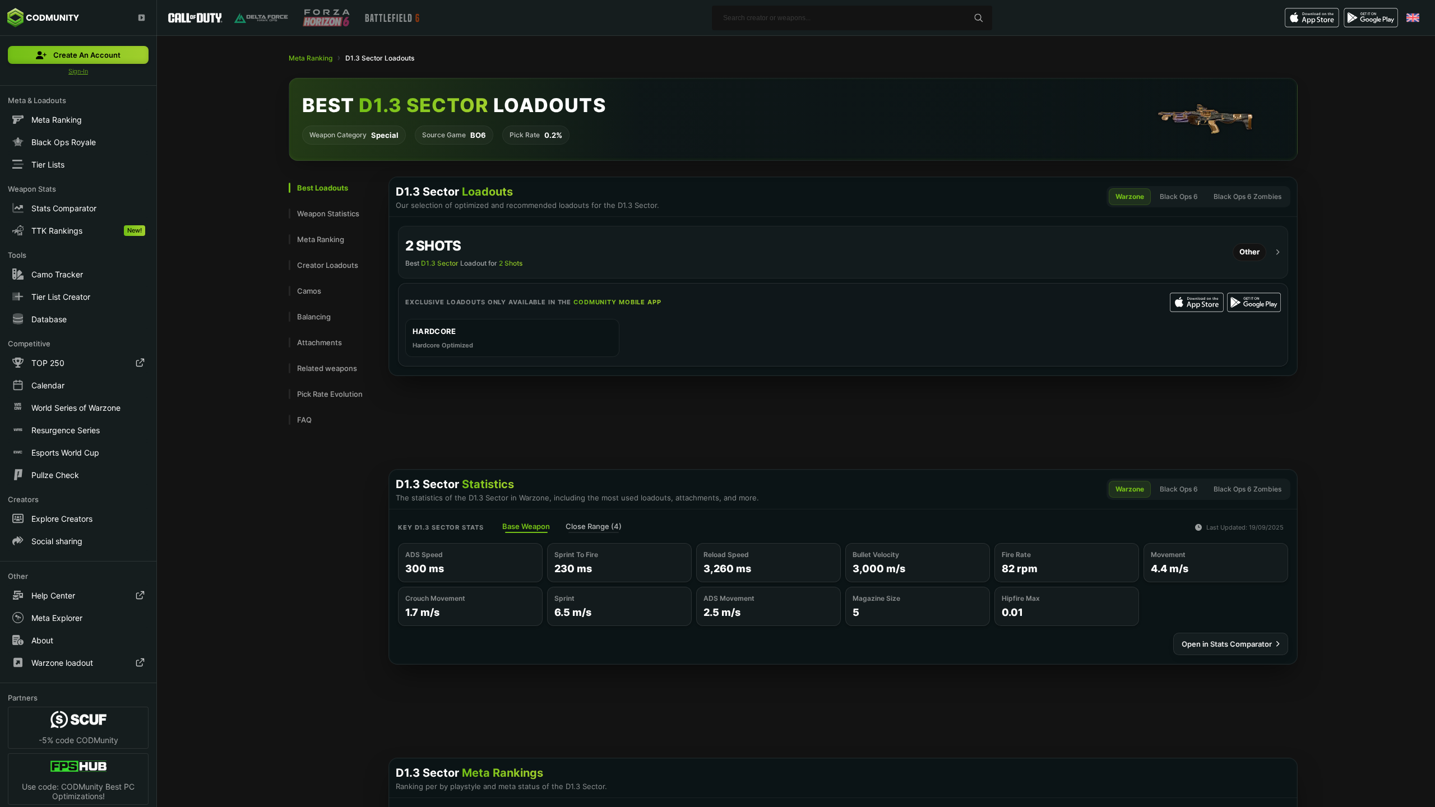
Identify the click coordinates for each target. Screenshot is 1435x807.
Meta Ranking (310, 58)
